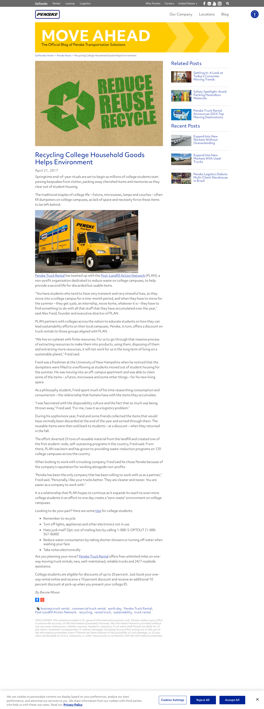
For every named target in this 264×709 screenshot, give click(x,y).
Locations (207, 14)
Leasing (70, 3)
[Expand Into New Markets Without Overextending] (181, 141)
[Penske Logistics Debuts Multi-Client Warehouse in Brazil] (181, 179)
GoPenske (41, 3)
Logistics (85, 3)
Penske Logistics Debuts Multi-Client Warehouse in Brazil (210, 177)
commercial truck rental (89, 608)
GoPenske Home (44, 55)
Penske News (64, 55)
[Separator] (42, 600)
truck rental (142, 612)
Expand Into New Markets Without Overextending (205, 140)
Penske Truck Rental (50, 275)
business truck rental (55, 608)
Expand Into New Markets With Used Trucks (207, 158)
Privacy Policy (73, 705)
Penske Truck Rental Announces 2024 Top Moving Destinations (208, 114)
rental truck (102, 612)
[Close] (257, 699)
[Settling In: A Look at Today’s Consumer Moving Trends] (181, 77)
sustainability (122, 612)
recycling (85, 612)
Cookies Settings (172, 700)
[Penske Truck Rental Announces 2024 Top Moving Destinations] (181, 115)
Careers (169, 3)
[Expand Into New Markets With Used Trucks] (181, 160)
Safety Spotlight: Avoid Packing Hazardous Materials (209, 95)
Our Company (181, 14)
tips (98, 510)
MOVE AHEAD (96, 35)
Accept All (232, 700)
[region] (132, 700)
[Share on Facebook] (37, 600)
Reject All (203, 700)
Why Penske (153, 3)
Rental (56, 3)
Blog (225, 14)
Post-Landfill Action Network (123, 275)
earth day (114, 608)
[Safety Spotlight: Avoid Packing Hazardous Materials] (181, 96)
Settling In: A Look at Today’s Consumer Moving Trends (208, 76)
